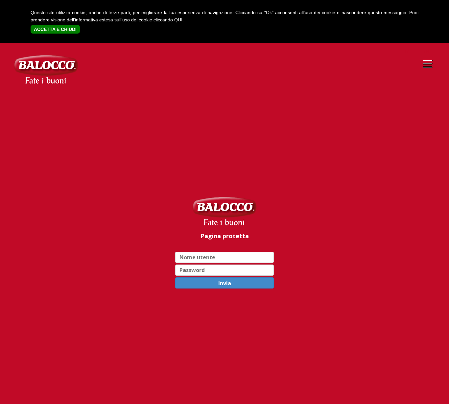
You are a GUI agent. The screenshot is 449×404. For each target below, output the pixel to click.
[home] (224, 210)
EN (426, 52)
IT (407, 52)
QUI (178, 19)
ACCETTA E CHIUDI (55, 29)
